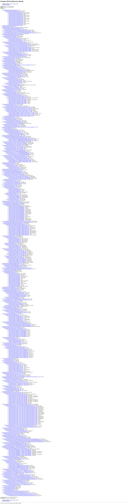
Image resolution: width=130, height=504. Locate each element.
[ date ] (17, 3)
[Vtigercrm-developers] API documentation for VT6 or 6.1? (14, 310)
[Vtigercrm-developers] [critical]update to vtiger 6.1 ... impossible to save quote (15, 469)
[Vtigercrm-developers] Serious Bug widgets (9, 307)
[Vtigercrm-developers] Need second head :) (9, 36)
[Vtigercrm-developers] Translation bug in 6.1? (10, 313)
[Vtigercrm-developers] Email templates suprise (10, 456)
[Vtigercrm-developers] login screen (8, 358)
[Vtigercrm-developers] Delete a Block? (8, 337)
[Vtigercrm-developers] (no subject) (8, 163)
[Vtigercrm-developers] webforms (8, 360)
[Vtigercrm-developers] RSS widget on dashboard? (10, 377)
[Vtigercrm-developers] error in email (8, 385)
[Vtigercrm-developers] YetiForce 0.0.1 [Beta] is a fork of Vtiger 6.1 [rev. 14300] (15, 106)
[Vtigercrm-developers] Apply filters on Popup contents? (11, 94)
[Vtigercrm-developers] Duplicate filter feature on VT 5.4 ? (16, 53)
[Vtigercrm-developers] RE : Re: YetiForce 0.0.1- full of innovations (13, 174)
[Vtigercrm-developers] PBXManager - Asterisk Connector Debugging (13, 447)
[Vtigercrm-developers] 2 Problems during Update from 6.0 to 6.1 (13, 33)
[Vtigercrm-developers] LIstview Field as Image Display (11, 182)
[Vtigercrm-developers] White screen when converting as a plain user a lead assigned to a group (17, 64)
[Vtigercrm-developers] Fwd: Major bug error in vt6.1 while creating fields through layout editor (19, 32)
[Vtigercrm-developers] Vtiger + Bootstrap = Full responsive (12, 342)
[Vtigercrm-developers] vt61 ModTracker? (9, 162)
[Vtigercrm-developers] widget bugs (8, 459)
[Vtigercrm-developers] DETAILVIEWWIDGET (10, 203)
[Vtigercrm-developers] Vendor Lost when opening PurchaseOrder (13, 169)
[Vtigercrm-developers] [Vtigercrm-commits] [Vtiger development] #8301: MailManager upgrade (18, 326)
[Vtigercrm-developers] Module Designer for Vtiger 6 (11, 67)
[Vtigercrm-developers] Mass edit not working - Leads (11, 89)
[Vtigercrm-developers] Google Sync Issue (9, 180)
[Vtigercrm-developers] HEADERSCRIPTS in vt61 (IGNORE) (14, 265)
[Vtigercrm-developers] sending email (8, 61)
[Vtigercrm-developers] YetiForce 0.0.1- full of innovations (11, 145)
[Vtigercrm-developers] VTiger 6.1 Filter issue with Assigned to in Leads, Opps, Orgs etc (16, 492)
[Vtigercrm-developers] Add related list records (10, 124)
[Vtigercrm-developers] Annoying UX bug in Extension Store (12, 427)
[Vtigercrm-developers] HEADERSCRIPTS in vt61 (10, 264)
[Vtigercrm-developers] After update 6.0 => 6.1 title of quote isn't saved (14, 481)
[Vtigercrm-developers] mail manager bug (9, 287)
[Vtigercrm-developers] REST (9, 128)
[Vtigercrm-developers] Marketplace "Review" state (10, 388)
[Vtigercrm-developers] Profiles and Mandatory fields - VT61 (12, 263)
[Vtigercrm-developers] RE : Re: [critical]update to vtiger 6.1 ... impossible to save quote (16, 471)
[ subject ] (11, 3)
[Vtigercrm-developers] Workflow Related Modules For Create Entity (13, 442)
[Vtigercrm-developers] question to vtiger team (10, 184)
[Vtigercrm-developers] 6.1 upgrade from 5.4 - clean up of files (12, 380)
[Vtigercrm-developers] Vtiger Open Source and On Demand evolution (13, 372)
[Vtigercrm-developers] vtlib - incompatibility (9, 85)
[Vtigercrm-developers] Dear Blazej (8, 271)
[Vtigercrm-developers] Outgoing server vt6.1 (9, 362)
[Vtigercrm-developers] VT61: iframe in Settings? (10, 433)
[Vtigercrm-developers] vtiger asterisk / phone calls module (12, 392)
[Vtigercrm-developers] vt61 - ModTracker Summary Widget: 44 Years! (14, 155)
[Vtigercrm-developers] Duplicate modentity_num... (10, 129)
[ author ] (14, 3)
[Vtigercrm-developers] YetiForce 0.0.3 (8, 235)
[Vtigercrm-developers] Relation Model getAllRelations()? (13, 171)
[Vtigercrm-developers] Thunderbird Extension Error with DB (19, 465)
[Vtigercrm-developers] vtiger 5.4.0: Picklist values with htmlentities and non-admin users (16, 476)
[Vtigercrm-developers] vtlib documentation (9, 269)
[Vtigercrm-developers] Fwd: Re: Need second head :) (13, 74)
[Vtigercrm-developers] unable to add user (9, 344)
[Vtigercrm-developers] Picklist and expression (10, 34)
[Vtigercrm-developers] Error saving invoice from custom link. (12, 73)
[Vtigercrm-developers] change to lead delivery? (10, 300)
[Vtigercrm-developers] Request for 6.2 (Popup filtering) (11, 327)
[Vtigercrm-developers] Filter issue (8, 489)
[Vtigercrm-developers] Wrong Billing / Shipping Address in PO (16, 224)
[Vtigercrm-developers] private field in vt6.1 (9, 118)
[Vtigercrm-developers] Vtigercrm (8, 26)
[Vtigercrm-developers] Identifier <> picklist (9, 104)
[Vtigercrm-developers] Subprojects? (8, 391)
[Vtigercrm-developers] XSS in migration (9, 485)
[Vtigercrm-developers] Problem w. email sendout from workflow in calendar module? (16, 446)
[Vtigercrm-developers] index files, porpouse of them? (11, 135)
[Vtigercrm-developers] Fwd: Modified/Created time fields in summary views (21, 138)
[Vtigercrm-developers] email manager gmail (11, 10)
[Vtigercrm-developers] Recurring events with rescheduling (12, 121)
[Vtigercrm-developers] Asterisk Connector (9, 77)
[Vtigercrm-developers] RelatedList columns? (9, 290)
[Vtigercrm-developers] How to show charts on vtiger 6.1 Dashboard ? (13, 141)
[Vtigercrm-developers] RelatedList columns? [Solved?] (13, 291)
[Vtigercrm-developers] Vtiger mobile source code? (10, 288)
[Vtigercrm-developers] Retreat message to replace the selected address (13, 321)
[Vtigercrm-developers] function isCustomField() (10, 473)
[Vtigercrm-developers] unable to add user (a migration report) (14, 347)
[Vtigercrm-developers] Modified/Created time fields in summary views (13, 136)
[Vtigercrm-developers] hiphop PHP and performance (11, 28)
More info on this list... (6, 4)
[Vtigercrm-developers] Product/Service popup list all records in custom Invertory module (16, 221)
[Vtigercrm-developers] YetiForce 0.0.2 (8, 186)
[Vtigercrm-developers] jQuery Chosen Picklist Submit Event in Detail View (16, 299)
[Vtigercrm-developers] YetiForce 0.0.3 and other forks (11, 248)
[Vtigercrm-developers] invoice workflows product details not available (15, 42)
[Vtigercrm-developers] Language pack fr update (10, 201)
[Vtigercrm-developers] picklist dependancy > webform (11, 435)
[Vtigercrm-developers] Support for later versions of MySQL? (12, 27)
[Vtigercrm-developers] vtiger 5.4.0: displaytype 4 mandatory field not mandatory (15, 474)
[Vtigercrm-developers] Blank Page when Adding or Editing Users (13, 436)
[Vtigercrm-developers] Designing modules (9, 65)
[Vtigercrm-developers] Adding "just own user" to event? (15, 374)
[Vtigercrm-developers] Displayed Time (8, 487)
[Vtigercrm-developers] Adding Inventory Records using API (12, 172)
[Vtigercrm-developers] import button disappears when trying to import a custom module (16, 267)
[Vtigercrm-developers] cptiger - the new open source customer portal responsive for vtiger (17, 404)
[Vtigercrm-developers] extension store (8, 58)
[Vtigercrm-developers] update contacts (8, 60)
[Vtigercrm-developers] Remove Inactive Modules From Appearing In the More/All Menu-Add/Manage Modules (20, 438)
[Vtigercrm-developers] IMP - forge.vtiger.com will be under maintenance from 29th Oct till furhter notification (20, 376)
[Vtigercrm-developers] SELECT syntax (11, 117)
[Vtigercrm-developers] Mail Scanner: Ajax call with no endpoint (12, 432)
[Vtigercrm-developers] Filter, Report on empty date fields (11, 56)
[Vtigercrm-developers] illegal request (8, 90)
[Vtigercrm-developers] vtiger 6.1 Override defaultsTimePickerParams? (13, 150)
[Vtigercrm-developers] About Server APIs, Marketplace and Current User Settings (15, 30)
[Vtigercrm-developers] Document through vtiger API (11, 25)
